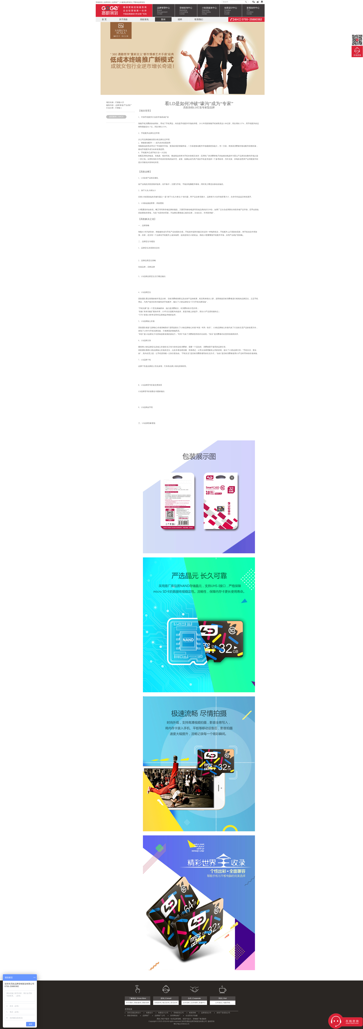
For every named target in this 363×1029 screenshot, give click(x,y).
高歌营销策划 (132, 1016)
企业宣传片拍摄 (192, 1016)
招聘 (180, 19)
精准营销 (192, 1013)
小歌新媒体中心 (209, 11)
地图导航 (226, 1003)
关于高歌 (123, 19)
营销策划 (99, 2)
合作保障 (194, 1003)
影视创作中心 (253, 11)
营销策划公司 (179, 1013)
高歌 (124, 10)
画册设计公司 (163, 1013)
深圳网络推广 (175, 1016)
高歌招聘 (145, 1003)
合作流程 (186, 1003)
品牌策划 (107, 2)
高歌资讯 (144, 19)
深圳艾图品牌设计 (134, 1013)
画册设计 (149, 1013)
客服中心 (202, 1003)
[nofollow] (253, 2)
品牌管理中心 (163, 11)
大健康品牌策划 (126, 2)
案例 (163, 19)
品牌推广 (115, 2)
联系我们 (199, 19)
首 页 (104, 19)
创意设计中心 (230, 11)
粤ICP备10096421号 (181, 1024)
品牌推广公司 (160, 1016)
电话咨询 (165, 1003)
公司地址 (218, 1003)
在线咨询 (157, 1003)
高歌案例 (137, 1003)
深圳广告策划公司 (223, 1013)
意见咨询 (174, 1003)
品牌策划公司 (206, 1013)
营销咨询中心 (186, 11)
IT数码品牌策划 (139, 2)
